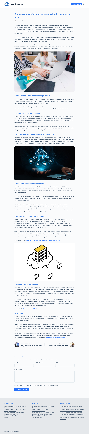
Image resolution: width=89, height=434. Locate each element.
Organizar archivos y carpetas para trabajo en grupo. (72, 409)
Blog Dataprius (16, 4)
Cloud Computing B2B (45, 21)
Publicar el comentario (21, 389)
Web (56, 362)
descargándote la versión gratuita (55, 337)
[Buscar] (84, 4)
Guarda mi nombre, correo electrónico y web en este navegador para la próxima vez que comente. (37, 385)
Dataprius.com (54, 4)
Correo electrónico (40, 362)
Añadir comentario (19, 369)
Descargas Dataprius (76, 4)
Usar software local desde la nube (32, 309)
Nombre (16, 362)
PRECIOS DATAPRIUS (64, 4)
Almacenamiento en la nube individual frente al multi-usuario (43, 240)
